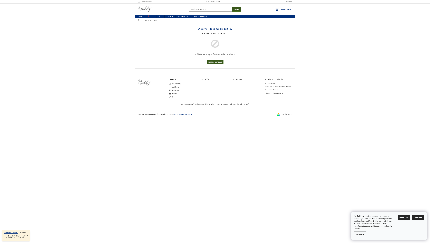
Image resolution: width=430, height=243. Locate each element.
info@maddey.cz (177, 84)
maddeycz (175, 87)
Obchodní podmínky (201, 104)
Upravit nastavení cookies (183, 114)
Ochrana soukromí (187, 104)
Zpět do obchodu (215, 62)
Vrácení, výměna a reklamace (274, 93)
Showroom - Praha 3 (11, 233)
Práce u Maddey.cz (221, 104)
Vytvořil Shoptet (287, 114)
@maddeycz (176, 97)
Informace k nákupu (213, 2)
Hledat (236, 9)
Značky (211, 104)
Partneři (246, 104)
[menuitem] (140, 16)
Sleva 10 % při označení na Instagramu (278, 87)
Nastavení (360, 234)
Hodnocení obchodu (271, 90)
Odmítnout (403, 217)
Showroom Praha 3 (271, 83)
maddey (174, 93)
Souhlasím (418, 217)
